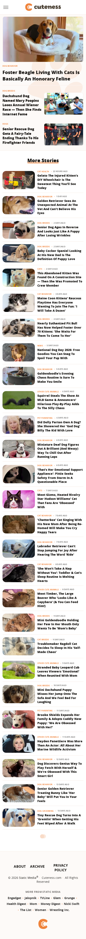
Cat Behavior (44, 294)
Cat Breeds (43, 639)
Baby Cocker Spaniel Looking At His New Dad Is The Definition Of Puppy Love (59, 255)
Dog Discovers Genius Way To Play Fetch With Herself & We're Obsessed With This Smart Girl (59, 770)
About (20, 866)
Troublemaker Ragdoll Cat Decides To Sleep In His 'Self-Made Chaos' (59, 648)
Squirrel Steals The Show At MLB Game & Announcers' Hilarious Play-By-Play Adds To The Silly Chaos (58, 402)
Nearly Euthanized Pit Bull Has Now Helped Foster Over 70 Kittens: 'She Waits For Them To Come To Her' (59, 329)
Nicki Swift (71, 904)
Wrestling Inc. (60, 910)
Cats (39, 269)
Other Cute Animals (48, 391)
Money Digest (50, 904)
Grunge (69, 898)
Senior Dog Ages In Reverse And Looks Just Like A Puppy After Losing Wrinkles (58, 231)
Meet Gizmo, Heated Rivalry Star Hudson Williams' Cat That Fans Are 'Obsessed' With (58, 501)
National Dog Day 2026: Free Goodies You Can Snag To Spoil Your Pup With (58, 354)
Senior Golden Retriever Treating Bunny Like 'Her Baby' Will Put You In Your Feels (57, 795)
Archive (37, 866)
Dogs (5, 123)
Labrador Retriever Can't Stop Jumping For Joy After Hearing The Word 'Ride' (57, 550)
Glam (57, 898)
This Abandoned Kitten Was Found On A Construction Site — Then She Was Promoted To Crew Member (59, 279)
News (40, 345)
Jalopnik (31, 898)
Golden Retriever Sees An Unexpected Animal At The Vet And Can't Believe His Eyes (57, 207)
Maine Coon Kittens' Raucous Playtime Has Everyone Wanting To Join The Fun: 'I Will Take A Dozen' (59, 304)
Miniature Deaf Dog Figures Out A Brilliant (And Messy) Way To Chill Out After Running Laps (58, 451)
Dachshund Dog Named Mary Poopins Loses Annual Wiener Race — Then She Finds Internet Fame (22, 105)
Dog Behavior (10, 66)
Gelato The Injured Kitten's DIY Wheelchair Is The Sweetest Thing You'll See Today (57, 182)
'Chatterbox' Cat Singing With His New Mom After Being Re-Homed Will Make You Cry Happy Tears (59, 526)
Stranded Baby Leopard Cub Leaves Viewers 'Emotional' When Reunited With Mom (58, 671)
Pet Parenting (45, 418)
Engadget (14, 898)
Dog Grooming (45, 811)
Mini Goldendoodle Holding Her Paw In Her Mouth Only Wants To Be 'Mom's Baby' (58, 624)
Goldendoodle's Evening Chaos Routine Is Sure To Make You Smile (55, 377)
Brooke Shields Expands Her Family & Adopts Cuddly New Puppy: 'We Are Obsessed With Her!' (59, 721)
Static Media (27, 878)
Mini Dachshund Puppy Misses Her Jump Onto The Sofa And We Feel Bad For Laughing (57, 696)
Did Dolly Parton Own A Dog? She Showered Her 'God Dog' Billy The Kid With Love (59, 426)
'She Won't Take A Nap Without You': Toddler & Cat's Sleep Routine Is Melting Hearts (59, 574)
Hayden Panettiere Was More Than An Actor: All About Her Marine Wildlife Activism (59, 745)
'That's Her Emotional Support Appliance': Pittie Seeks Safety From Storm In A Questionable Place (60, 476)
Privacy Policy (60, 867)
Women (40, 910)
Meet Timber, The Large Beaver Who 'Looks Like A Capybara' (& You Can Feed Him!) (57, 600)
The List (25, 910)
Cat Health (43, 171)
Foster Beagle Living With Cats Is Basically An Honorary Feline (41, 75)
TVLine (45, 898)
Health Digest (16, 904)
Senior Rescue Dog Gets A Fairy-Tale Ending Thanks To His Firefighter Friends (20, 136)
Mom (33, 904)
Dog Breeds (9, 90)
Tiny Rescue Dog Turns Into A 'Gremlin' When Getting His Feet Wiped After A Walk (59, 819)
